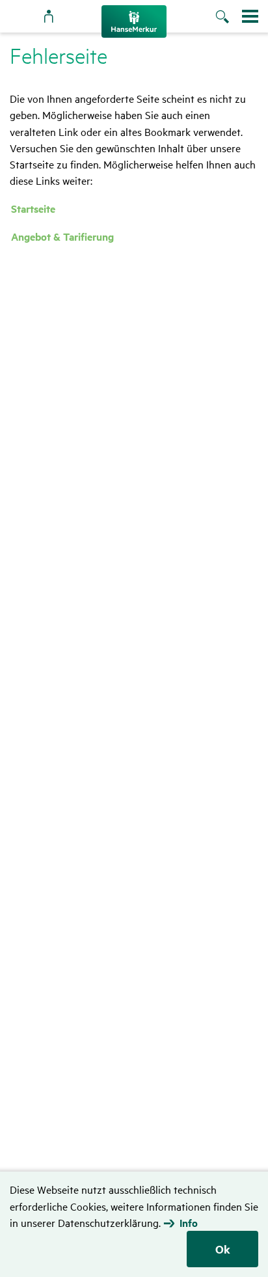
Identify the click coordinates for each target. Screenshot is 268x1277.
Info (189, 1223)
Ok (222, 1249)
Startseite (33, 208)
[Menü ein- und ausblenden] (250, 16)
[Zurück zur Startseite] (134, 21)
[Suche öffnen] (229, 17)
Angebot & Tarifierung (62, 236)
